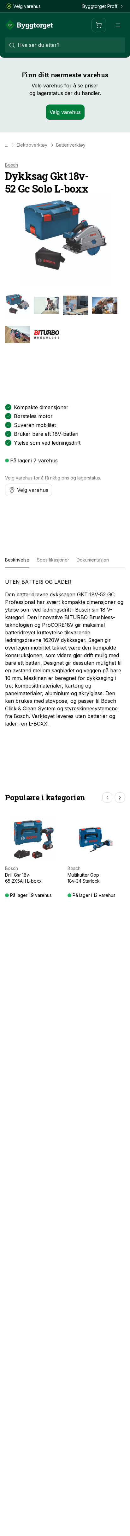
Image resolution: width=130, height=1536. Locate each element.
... (6, 145)
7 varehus (45, 460)
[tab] (17, 560)
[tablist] (65, 560)
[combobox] (65, 45)
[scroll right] (120, 797)
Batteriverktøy (71, 145)
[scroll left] (107, 797)
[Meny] (118, 25)
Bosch (11, 165)
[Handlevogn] (99, 25)
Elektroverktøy (32, 145)
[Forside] (29, 25)
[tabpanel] (65, 652)
